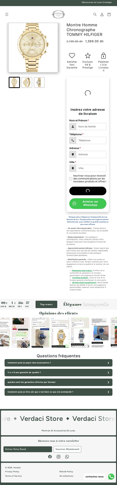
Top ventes (38, 304)
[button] (6, 14)
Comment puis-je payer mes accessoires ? (29, 363)
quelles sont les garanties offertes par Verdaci (31, 382)
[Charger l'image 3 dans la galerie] (39, 82)
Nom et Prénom (79, 120)
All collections (66, 476)
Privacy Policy (12, 471)
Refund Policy (66, 471)
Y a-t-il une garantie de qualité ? (24, 372)
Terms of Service (13, 476)
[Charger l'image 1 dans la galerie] (14, 82)
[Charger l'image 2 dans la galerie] (26, 82)
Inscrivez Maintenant (67, 449)
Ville (72, 162)
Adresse (75, 148)
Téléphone (76, 134)
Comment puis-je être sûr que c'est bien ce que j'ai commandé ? (40, 392)
